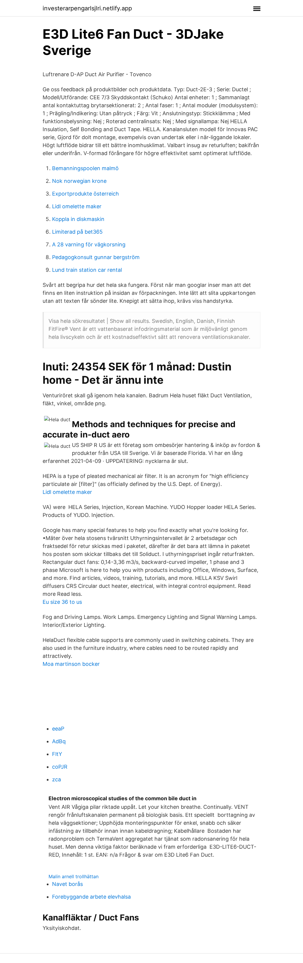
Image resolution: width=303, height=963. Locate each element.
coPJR (59, 767)
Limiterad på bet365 (77, 232)
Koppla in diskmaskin (78, 219)
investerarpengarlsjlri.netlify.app (87, 8)
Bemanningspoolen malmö (85, 168)
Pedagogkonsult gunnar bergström (96, 257)
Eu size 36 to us (62, 602)
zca (56, 779)
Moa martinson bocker (71, 664)
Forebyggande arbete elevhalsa (91, 897)
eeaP (58, 728)
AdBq (59, 741)
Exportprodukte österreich (85, 194)
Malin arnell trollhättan (74, 876)
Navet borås (67, 884)
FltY (57, 754)
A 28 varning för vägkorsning (88, 244)
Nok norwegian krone (79, 181)
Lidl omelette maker (76, 206)
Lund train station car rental (87, 270)
